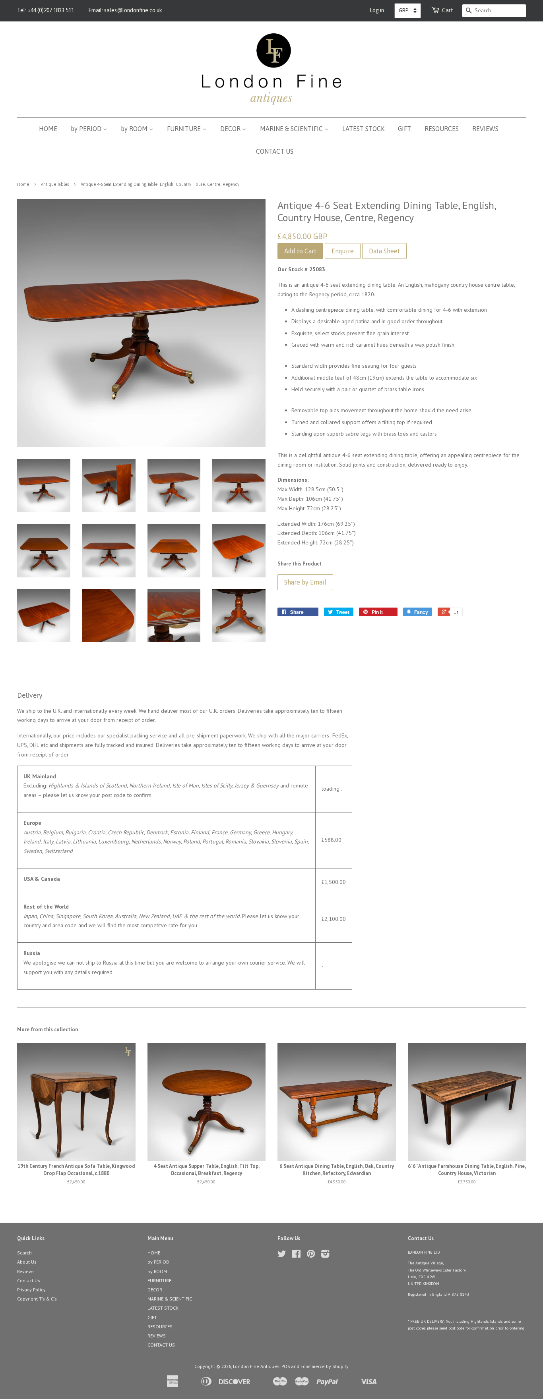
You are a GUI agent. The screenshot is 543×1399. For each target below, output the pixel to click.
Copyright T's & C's (37, 1299)
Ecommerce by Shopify (325, 1366)
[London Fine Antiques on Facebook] (296, 1255)
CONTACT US (274, 151)
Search (24, 1253)
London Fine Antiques (256, 1366)
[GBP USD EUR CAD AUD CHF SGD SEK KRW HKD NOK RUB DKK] (407, 10)
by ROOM (135, 128)
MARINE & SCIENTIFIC (292, 128)
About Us (27, 1262)
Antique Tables (55, 184)
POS (285, 1366)
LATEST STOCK (363, 128)
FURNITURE (184, 128)
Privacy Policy (31, 1290)
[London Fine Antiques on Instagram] (325, 1255)
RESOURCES (442, 128)
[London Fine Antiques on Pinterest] (310, 1255)
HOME (48, 128)
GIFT (404, 128)
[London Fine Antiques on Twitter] (281, 1255)
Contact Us (28, 1280)
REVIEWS (485, 128)
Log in (377, 10)
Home (23, 184)
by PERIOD (87, 128)
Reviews (26, 1271)
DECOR (231, 128)
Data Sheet (384, 251)
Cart (447, 10)
